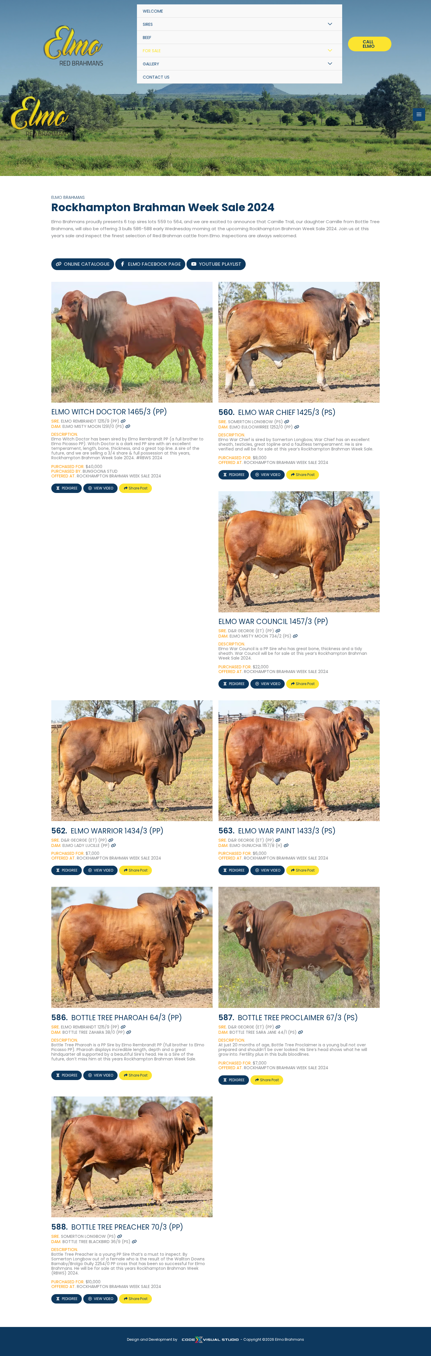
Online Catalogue (87, 264)
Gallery (151, 64)
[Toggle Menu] (330, 24)
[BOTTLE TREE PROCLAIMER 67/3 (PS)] (299, 947)
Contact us (156, 77)
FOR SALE (152, 51)
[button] (369, 44)
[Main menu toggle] (419, 114)
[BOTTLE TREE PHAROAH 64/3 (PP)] (132, 947)
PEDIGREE (69, 488)
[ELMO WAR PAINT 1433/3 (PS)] (299, 760)
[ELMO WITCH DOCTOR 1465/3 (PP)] (132, 342)
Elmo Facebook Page (154, 264)
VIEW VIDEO (103, 488)
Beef (147, 37)
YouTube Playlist (220, 264)
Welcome (153, 11)
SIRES (148, 24)
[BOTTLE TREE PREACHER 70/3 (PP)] (132, 1157)
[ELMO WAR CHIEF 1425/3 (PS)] (299, 342)
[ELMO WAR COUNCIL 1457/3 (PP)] (299, 551)
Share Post (137, 488)
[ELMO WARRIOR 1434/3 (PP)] (132, 760)
